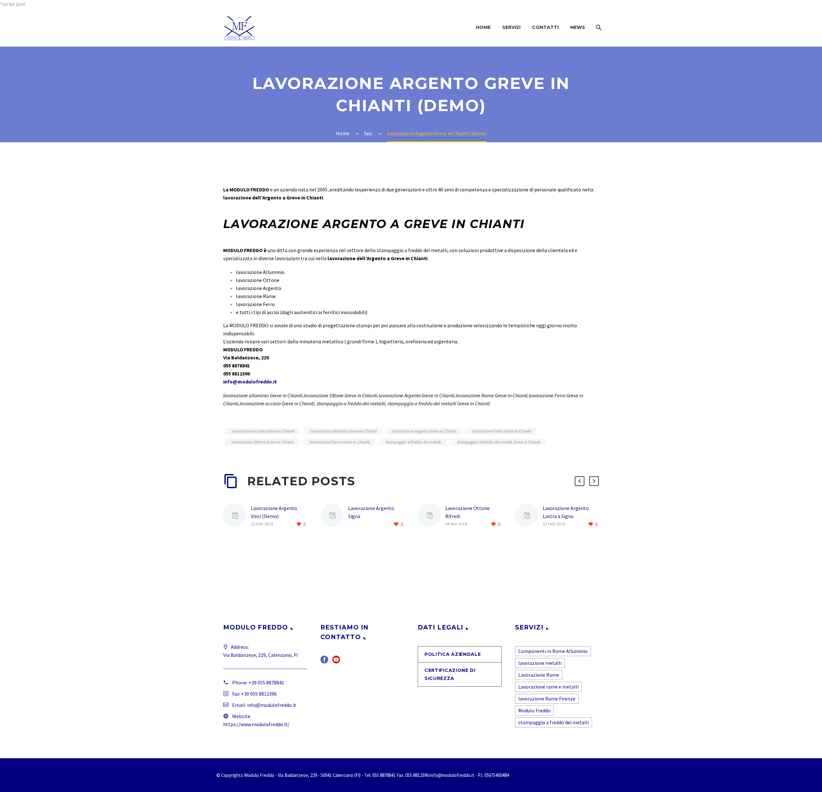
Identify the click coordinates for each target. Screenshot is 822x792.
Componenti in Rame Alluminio (553, 651)
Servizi (511, 27)
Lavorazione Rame (538, 675)
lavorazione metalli (540, 663)
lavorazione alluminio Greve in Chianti (343, 431)
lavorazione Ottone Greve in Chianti (263, 442)
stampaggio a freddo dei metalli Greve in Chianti (499, 442)
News (577, 27)
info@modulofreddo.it (250, 381)
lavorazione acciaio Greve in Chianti (263, 431)
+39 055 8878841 (266, 682)
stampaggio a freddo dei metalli (413, 442)
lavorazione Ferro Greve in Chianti (501, 431)
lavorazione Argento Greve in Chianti (425, 431)
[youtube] (336, 662)
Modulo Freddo (534, 710)
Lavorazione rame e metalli (548, 686)
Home (483, 27)
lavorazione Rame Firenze (546, 698)
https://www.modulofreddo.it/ (256, 724)
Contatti (545, 27)
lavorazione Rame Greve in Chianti (340, 442)
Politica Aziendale (452, 654)
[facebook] (324, 662)
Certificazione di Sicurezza (450, 674)
